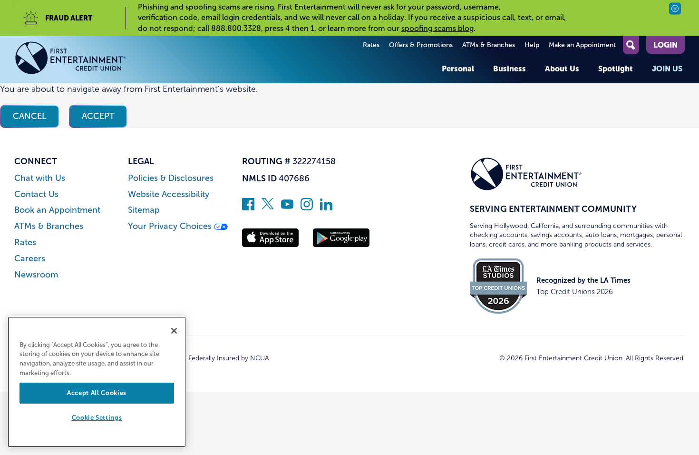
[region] (97, 382)
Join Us (667, 68)
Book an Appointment (57, 210)
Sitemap (144, 210)
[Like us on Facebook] (248, 207)
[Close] (174, 330)
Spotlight (615, 68)
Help (531, 45)
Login (665, 44)
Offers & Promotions (421, 45)
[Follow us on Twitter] (268, 207)
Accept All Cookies (96, 392)
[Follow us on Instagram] (307, 207)
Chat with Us (39, 178)
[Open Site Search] (631, 45)
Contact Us (36, 194)
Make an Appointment (582, 45)
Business (509, 68)
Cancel (30, 116)
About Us (562, 68)
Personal (458, 68)
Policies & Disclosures (171, 178)
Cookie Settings (97, 418)
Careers (29, 258)
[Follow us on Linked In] (326, 207)
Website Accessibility (168, 194)
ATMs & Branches (488, 45)
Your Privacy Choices (171, 226)
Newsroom (36, 274)
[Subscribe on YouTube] (287, 207)
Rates (371, 45)
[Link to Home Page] (70, 59)
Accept (98, 116)
